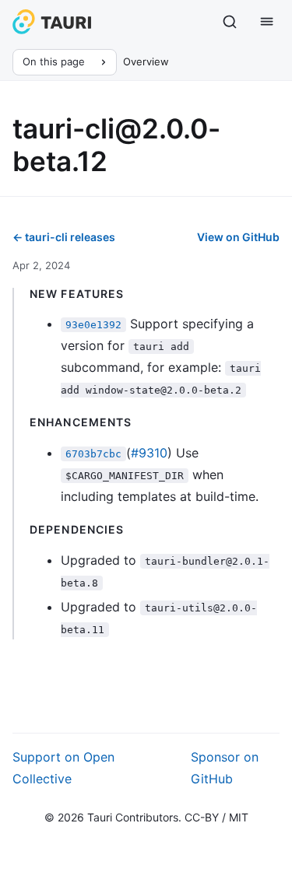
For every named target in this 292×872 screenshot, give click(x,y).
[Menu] (267, 21)
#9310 (149, 453)
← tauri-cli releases (63, 236)
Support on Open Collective (63, 767)
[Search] (229, 21)
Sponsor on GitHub (225, 767)
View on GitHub (238, 236)
